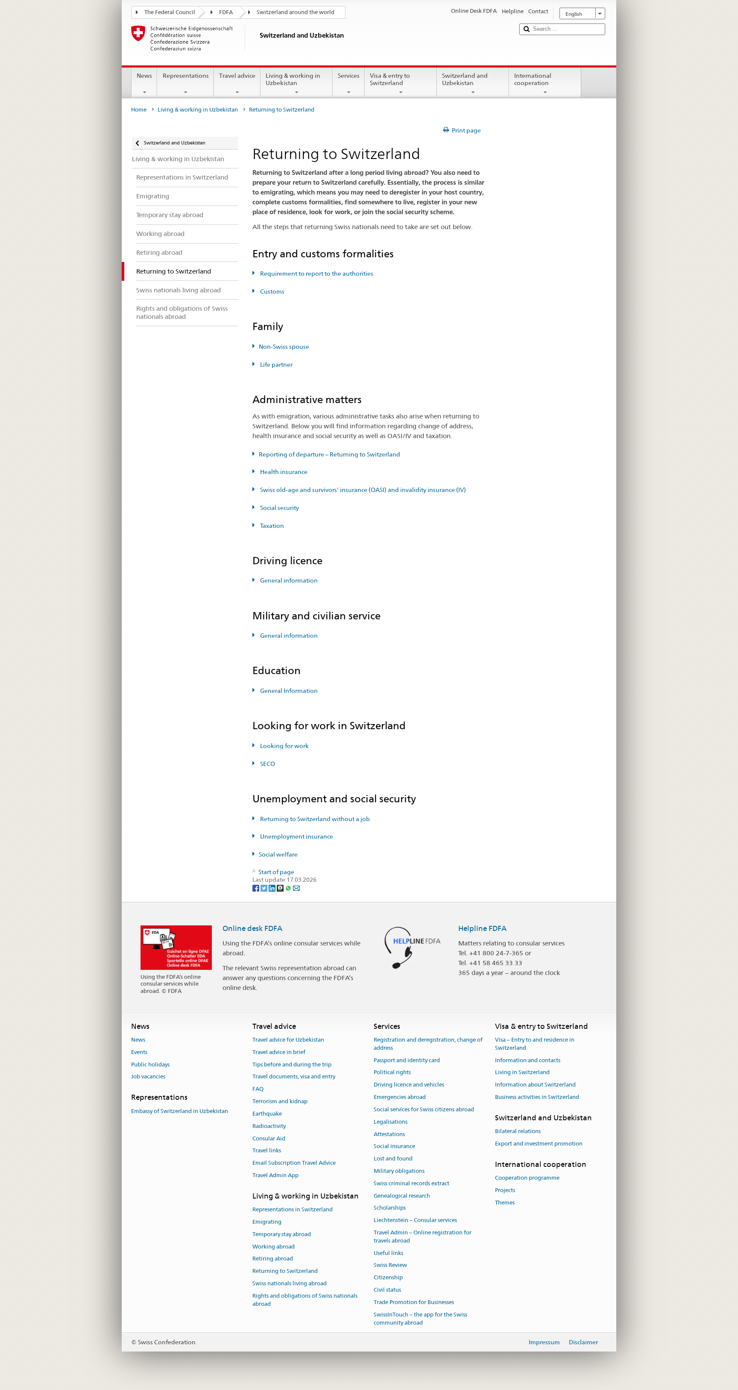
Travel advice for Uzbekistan (288, 1040)
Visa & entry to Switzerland (390, 79)
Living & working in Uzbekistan (293, 79)
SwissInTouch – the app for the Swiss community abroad (420, 1318)
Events (139, 1052)
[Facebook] (256, 887)
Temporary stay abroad (281, 1234)
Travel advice (237, 75)
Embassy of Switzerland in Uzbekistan (179, 1111)
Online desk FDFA (252, 928)
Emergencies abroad (400, 1097)
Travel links (266, 1151)
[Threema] (281, 887)
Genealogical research (402, 1196)
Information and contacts (527, 1060)
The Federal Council (169, 12)
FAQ (258, 1089)
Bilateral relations (518, 1131)
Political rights (392, 1072)
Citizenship (388, 1278)
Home (138, 109)
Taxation (271, 525)
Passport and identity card (407, 1060)
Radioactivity (269, 1126)
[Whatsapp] (289, 887)
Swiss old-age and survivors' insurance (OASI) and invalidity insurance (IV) (362, 489)
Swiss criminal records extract (411, 1183)
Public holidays (150, 1064)
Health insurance (283, 471)
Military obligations (399, 1171)
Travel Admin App (275, 1175)
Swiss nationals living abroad (289, 1283)
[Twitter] (265, 887)
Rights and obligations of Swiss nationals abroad (304, 1300)
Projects (505, 1190)
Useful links (388, 1253)
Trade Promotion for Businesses (414, 1302)
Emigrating (266, 1222)
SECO (267, 763)
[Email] (296, 887)
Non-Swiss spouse (284, 346)
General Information (288, 690)
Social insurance (394, 1146)
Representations (186, 75)
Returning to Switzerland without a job (314, 819)
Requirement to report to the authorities (316, 273)
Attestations (389, 1134)
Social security (279, 507)
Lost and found (393, 1158)
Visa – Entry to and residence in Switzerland (534, 1044)
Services (349, 75)
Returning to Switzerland (285, 1271)
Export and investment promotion (539, 1143)
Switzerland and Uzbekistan (465, 79)
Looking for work (284, 745)
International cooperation (532, 79)
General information (288, 580)
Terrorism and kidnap (280, 1101)
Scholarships (390, 1208)
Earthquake (267, 1113)
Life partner (276, 364)
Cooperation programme (527, 1178)
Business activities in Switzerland (537, 1097)
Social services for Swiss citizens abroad (424, 1109)
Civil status (387, 1290)
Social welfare (278, 854)
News (144, 75)
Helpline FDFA (482, 928)
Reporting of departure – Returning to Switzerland (329, 454)
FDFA (226, 12)
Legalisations (390, 1122)
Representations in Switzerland (292, 1209)
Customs (271, 291)
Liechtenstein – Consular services (415, 1220)
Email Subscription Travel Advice (294, 1163)
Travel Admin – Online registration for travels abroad (423, 1236)
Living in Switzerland (522, 1072)
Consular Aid (268, 1138)
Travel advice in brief (278, 1052)
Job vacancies (148, 1077)
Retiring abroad (272, 1259)
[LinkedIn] (273, 887)
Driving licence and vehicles (409, 1085)
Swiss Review (390, 1265)
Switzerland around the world (295, 12)
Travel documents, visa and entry (293, 1077)
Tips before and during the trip (291, 1064)
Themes (505, 1202)
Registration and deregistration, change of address (428, 1044)
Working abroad (273, 1246)
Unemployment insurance (296, 836)
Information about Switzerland (535, 1085)
